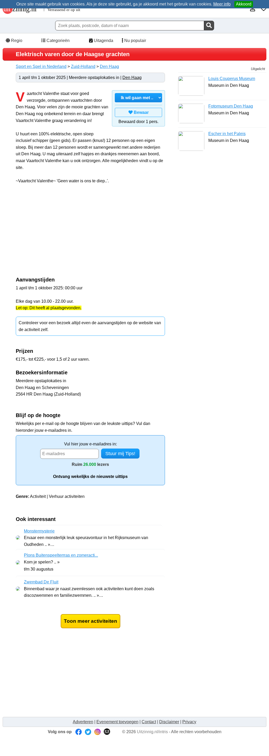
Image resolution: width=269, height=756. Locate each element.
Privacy (189, 722)
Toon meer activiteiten (90, 621)
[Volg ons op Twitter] (88, 732)
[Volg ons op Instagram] (97, 732)
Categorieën (57, 40)
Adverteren (83, 722)
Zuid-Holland (83, 66)
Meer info (222, 4)
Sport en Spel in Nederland (41, 66)
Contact (149, 722)
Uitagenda (103, 40)
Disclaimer (169, 722)
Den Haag (109, 66)
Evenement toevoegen (117, 722)
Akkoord (243, 4)
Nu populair (134, 40)
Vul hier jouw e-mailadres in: (90, 444)
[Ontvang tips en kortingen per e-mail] (107, 732)
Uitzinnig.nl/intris (152, 732)
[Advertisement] (60, 233)
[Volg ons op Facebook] (78, 732)
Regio (16, 40)
